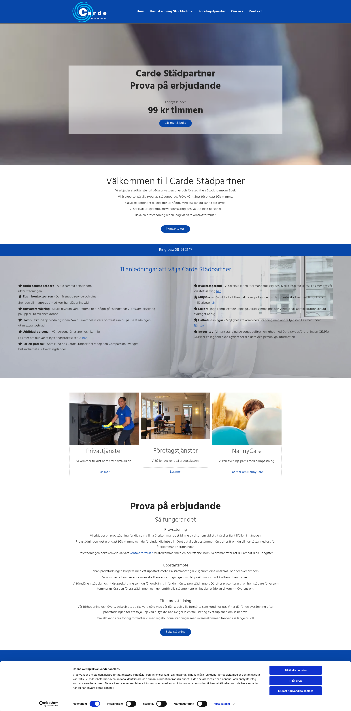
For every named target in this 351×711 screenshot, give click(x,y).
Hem (140, 11)
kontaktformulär (141, 553)
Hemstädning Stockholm (170, 11)
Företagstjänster (212, 11)
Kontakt (255, 11)
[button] (175, 123)
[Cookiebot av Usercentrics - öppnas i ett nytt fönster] (49, 704)
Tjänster (199, 325)
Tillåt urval (295, 680)
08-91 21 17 (183, 250)
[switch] (131, 704)
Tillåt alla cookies (296, 670)
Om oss (237, 11)
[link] (171, 11)
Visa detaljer (222, 703)
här (84, 338)
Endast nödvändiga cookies (295, 690)
